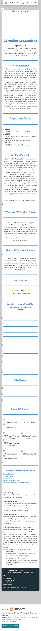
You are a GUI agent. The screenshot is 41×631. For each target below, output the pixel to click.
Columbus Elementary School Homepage (16, 482)
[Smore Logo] (9, 2)
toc (2, 10)
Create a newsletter (10, 626)
